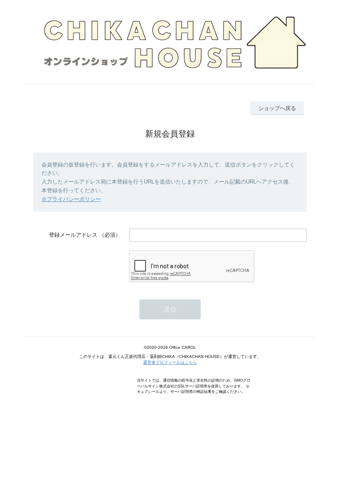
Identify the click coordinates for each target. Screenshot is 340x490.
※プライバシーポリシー (71, 199)
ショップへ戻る (277, 108)
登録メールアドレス (73, 235)
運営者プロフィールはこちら (170, 362)
